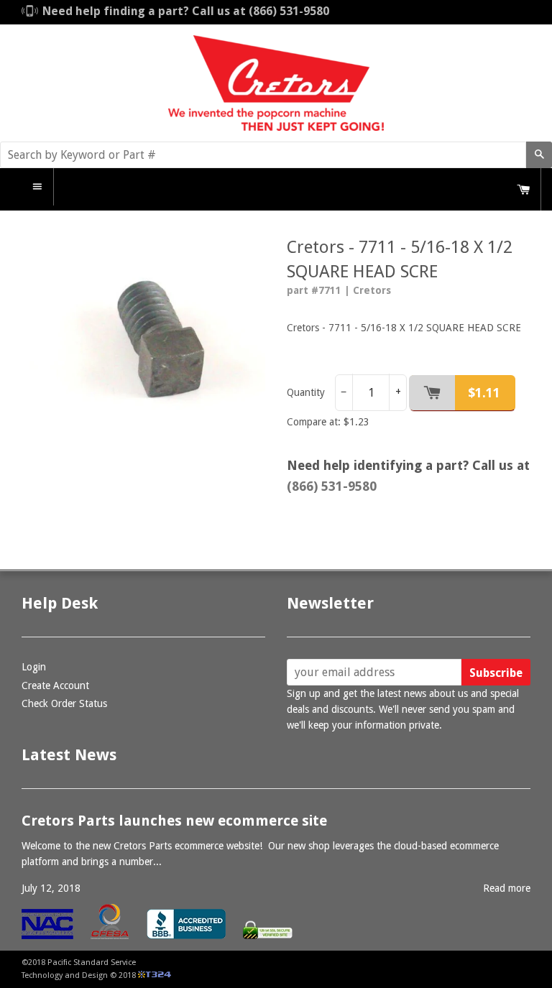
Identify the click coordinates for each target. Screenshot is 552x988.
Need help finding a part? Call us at (185, 11)
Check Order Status (64, 703)
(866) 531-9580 (332, 486)
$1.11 (484, 392)
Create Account (55, 685)
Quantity (306, 392)
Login (34, 667)
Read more (506, 888)
